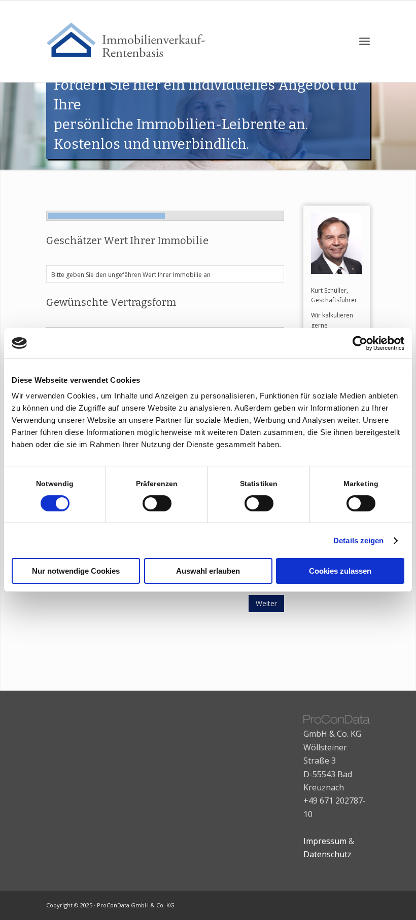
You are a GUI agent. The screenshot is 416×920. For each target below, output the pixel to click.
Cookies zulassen (340, 571)
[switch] (157, 503)
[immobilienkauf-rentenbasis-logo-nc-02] (131, 41)
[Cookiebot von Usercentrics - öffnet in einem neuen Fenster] (360, 343)
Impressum (324, 841)
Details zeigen (358, 540)
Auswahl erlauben (208, 571)
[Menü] (364, 41)
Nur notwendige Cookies (76, 571)
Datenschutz (327, 854)
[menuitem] (364, 41)
